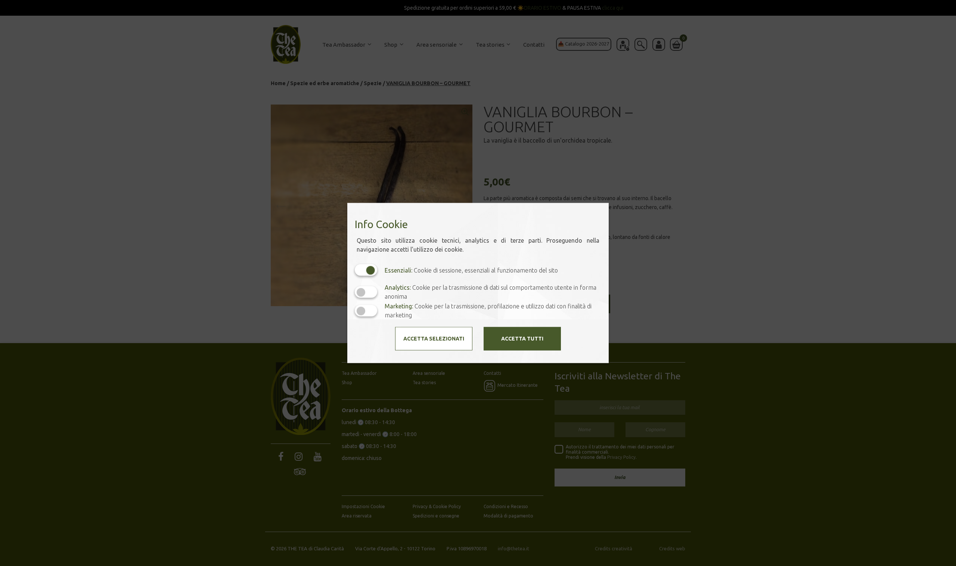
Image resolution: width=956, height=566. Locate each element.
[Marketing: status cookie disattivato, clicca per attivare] (366, 310)
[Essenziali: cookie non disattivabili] (366, 270)
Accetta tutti (522, 339)
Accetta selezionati (433, 339)
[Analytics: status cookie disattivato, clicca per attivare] (366, 292)
